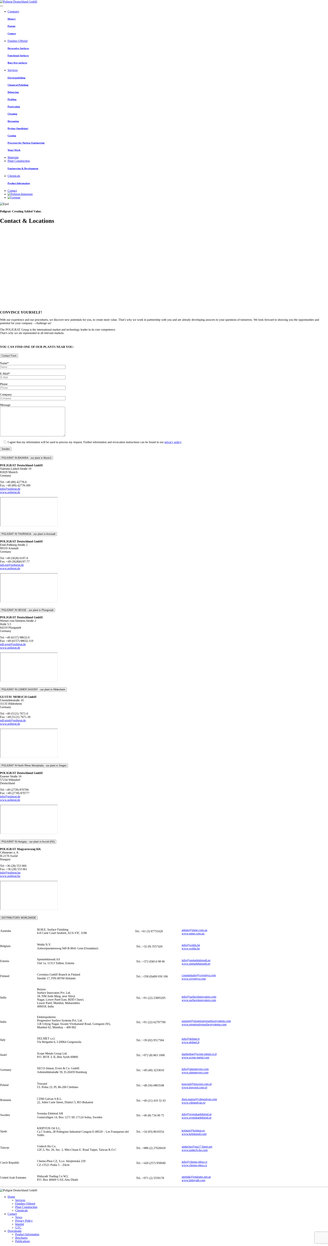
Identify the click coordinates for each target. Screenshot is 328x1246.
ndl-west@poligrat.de (13, 644)
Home (11, 1196)
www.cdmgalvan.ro (193, 1102)
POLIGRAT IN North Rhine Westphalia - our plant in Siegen (34, 765)
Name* (4, 363)
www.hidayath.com (193, 1180)
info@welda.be (191, 945)
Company (6, 394)
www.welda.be (191, 948)
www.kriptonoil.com (194, 1134)
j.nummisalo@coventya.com (199, 975)
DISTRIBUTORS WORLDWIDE (19, 917)
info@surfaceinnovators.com (199, 996)
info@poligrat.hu (10, 872)
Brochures (21, 1237)
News (18, 1217)
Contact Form (9, 355)
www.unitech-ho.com (195, 1150)
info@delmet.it (190, 1038)
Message (5, 405)
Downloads (14, 1231)
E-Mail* (5, 373)
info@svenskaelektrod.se (197, 1114)
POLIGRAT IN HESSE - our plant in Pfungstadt (28, 610)
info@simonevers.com (195, 1069)
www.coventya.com (194, 978)
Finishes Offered (25, 1203)
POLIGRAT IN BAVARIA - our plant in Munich (26, 457)
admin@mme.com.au (194, 930)
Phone (4, 384)
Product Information (27, 1234)
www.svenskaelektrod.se (196, 1117)
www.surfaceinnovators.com (199, 1000)
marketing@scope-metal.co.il (199, 1054)
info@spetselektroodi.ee (196, 960)
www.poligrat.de (10, 492)
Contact (12, 1213)
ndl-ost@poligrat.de (12, 565)
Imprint (19, 1224)
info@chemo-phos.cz (194, 1161)
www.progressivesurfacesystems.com (204, 1024)
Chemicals (21, 1210)
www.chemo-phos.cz (194, 1165)
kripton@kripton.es (193, 1130)
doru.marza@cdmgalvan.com (199, 1099)
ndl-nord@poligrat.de (13, 720)
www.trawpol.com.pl (194, 1087)
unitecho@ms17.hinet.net (197, 1146)
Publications (22, 1241)
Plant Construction (26, 1207)
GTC (18, 1227)
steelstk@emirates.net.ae (196, 1176)
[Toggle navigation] (1, 6)
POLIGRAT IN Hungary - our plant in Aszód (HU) (28, 841)
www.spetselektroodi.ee (196, 963)
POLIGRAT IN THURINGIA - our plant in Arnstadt (28, 534)
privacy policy (172, 442)
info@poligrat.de (10, 488)
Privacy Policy (24, 1220)
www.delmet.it (190, 1042)
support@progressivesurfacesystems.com (206, 1021)
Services (20, 1200)
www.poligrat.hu (10, 876)
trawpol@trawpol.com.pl (197, 1084)
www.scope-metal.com (195, 1057)
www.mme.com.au (193, 933)
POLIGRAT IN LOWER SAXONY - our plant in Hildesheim (33, 689)
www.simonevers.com (195, 1072)
